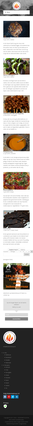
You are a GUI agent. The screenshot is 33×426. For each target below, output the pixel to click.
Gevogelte (14, 115)
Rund (12, 230)
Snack (16, 230)
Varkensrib (6, 38)
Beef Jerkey (7, 228)
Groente (13, 153)
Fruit (7, 370)
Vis (6, 388)
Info (5, 353)
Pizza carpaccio (8, 190)
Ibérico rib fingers (9, 75)
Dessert (8, 367)
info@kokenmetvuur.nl (9, 346)
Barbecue (8, 355)
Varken (12, 39)
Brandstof (8, 357)
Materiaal (8, 362)
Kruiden (8, 360)
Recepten (7, 365)
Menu (8, 12)
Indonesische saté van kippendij (13, 114)
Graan (12, 192)
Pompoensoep (8, 152)
